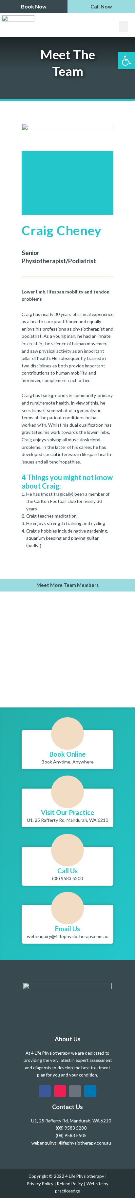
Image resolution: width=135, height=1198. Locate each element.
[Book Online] (67, 733)
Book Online (67, 754)
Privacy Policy (40, 1183)
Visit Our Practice (67, 812)
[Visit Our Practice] (67, 792)
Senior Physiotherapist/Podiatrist (59, 256)
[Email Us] (67, 908)
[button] (123, 26)
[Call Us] (67, 850)
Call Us (67, 871)
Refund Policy (70, 1183)
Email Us (67, 929)
